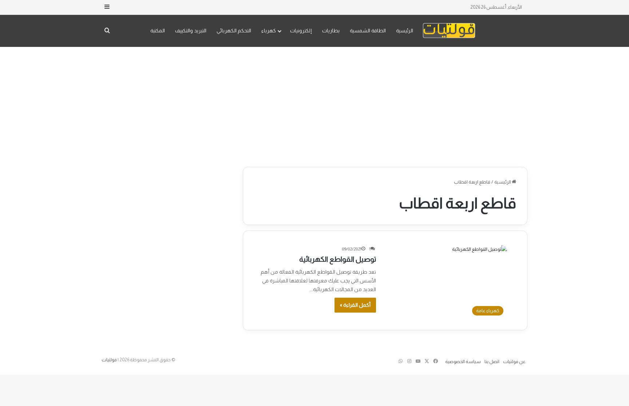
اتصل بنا (491, 361)
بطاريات (331, 30)
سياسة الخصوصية (463, 361)
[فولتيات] (449, 31)
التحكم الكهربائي (234, 30)
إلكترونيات (301, 30)
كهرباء (268, 30)
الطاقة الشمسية (368, 30)
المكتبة (157, 30)
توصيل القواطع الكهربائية (337, 259)
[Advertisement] (314, 105)
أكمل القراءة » (355, 305)
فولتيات (109, 359)
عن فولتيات (514, 361)
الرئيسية (404, 30)
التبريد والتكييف (190, 30)
